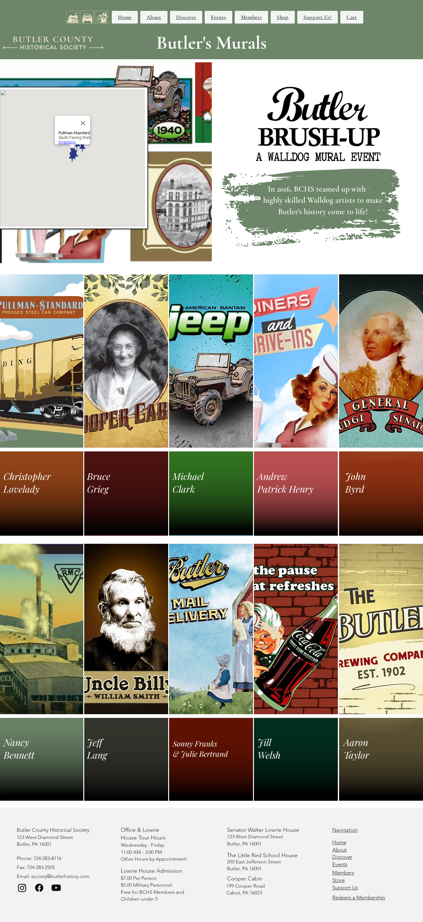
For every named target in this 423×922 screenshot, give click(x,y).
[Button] (59, 404)
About (339, 850)
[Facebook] (39, 887)
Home (339, 842)
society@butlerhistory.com (60, 876)
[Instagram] (22, 887)
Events (339, 864)
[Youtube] (56, 887)
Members (343, 873)
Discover (342, 857)
